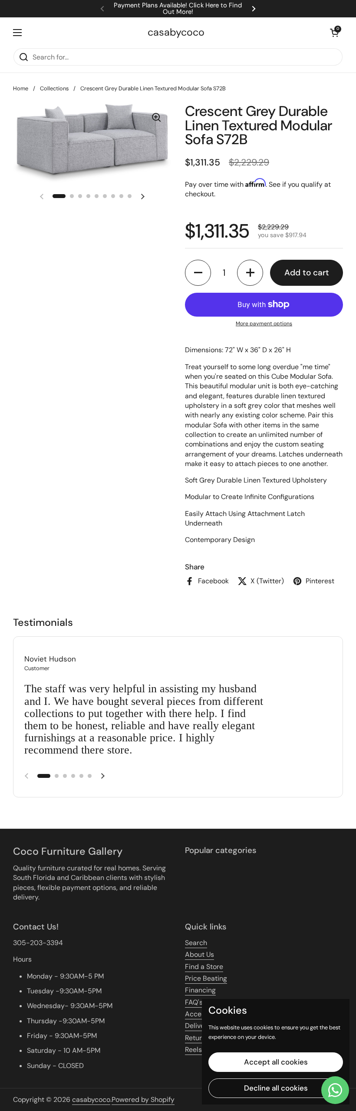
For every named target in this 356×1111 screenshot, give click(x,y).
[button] (334, 32)
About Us (199, 954)
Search (196, 942)
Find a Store (204, 966)
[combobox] (178, 57)
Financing (200, 990)
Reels (193, 1049)
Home (20, 88)
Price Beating (206, 978)
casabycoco (176, 32)
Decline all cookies (276, 1088)
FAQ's (194, 1002)
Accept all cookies (276, 1062)
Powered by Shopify (143, 1099)
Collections (54, 88)
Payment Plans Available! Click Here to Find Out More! (178, 8)
